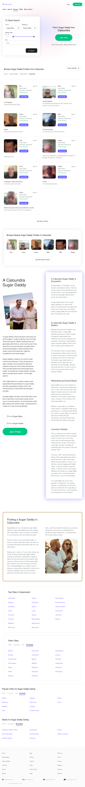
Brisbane (10, 602)
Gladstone (11, 623)
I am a (7, 24)
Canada (17, 645)
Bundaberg (11, 606)
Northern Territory (7, 738)
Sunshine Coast (60, 602)
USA (10, 645)
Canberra (32, 706)
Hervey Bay (35, 602)
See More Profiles (42, 221)
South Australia (34, 734)
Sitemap (59, 773)
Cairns (10, 611)
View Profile (24, 97)
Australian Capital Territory (10, 730)
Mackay (34, 615)
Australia (29, 645)
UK (23, 645)
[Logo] (7, 4)
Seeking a (24, 24)
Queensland (23, 74)
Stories (31, 757)
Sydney (4, 698)
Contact (32, 761)
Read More (59, 157)
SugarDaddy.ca (28, 779)
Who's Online (28, 9)
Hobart (59, 698)
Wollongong (58, 671)
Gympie (34, 598)
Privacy (59, 761)
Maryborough (36, 623)
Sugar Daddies (13, 74)
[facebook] (3, 784)
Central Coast (12, 659)
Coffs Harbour (12, 663)
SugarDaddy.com (9, 779)
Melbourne (5, 702)
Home (4, 9)
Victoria (59, 730)
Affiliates (59, 765)
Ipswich (34, 606)
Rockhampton (59, 598)
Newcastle (35, 671)
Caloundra (11, 615)
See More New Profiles (42, 260)
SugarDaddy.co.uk (50, 779)
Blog (31, 753)
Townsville (58, 615)
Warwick (57, 619)
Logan (33, 611)
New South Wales (7, 734)
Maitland (34, 663)
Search (10, 9)
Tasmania (32, 738)
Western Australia (62, 734)
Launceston (35, 655)
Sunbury (57, 655)
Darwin (10, 667)
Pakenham (35, 676)
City (6, 40)
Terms (59, 757)
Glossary (59, 769)
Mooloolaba (35, 627)
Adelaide (32, 698)
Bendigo (10, 655)
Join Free (64, 37)
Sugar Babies (5, 757)
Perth (3, 710)
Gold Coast (11, 627)
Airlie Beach (11, 598)
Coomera (11, 619)
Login (68, 4)
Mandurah (35, 667)
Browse (15, 9)
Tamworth (58, 659)
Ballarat (10, 651)
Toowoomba (59, 611)
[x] (6, 784)
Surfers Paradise (60, 606)
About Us (59, 753)
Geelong (10, 676)
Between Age (9, 33)
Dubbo (10, 671)
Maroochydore (36, 619)
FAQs (21, 9)
